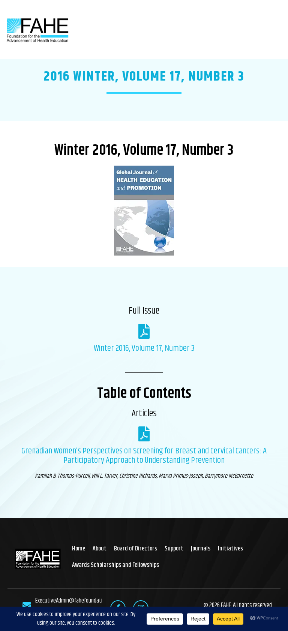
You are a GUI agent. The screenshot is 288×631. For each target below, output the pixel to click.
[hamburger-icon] (274, 29)
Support (174, 548)
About (99, 548)
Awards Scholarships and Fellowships (115, 565)
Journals (200, 548)
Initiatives (230, 548)
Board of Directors (135, 548)
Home (78, 548)
